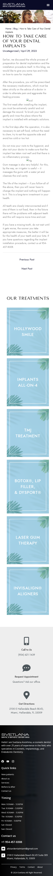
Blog (15, 28)
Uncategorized (10, 51)
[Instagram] (13, 761)
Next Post (26, 268)
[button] (48, 5)
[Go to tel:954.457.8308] (26, 647)
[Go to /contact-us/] (26, 674)
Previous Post (26, 259)
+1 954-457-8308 (11, 842)
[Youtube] (8, 761)
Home (8, 28)
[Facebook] (2, 761)
